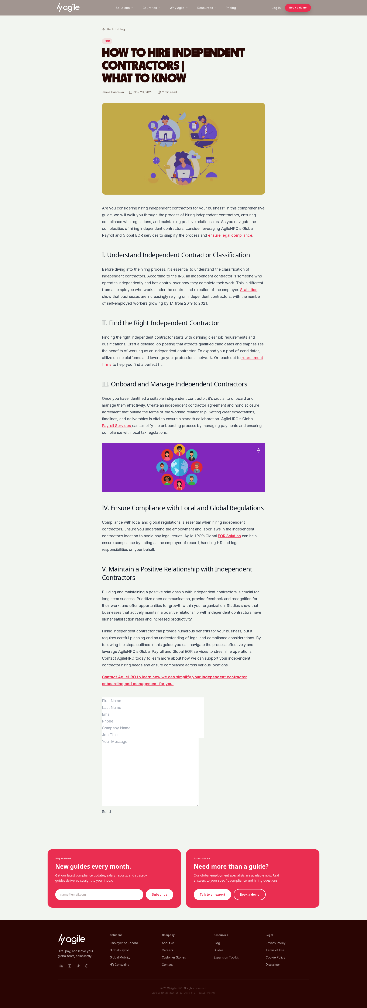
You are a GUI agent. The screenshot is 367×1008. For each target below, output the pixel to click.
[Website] (86, 966)
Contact (167, 964)
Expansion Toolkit (226, 957)
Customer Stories (174, 957)
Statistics (248, 289)
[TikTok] (78, 966)
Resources (205, 8)
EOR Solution (229, 536)
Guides (218, 950)
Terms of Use (275, 950)
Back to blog (116, 29)
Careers (167, 950)
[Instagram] (69, 966)
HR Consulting (119, 964)
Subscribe (159, 894)
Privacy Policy (275, 943)
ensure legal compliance (230, 235)
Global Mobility (120, 957)
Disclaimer (273, 964)
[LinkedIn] (61, 966)
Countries (150, 8)
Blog (217, 943)
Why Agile (177, 8)
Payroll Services (117, 425)
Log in (276, 8)
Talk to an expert (212, 894)
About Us (168, 943)
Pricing (231, 8)
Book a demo (298, 7)
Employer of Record (124, 943)
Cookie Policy (275, 957)
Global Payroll (119, 950)
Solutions (123, 8)
